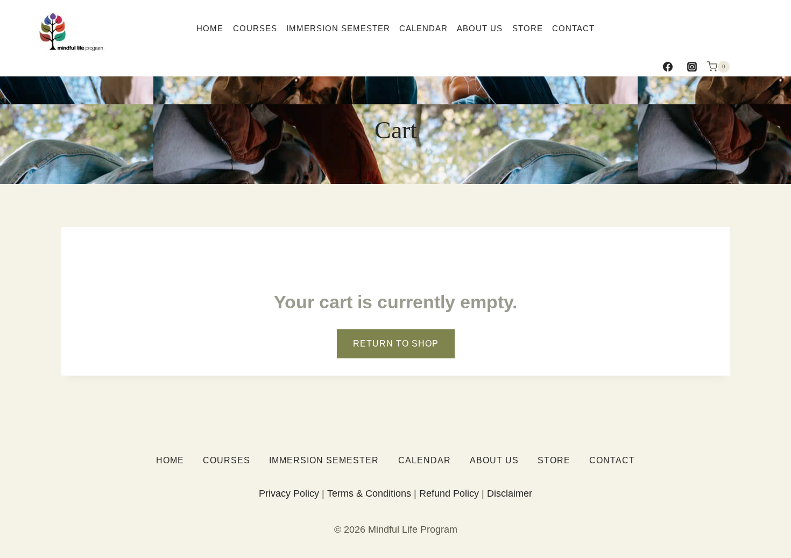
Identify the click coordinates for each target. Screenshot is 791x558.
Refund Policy (449, 493)
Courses (255, 28)
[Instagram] (692, 66)
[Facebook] (667, 66)
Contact (573, 28)
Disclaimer (509, 493)
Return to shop (396, 343)
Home (209, 28)
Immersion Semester (338, 28)
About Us (480, 28)
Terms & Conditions (369, 493)
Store (527, 28)
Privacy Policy (289, 493)
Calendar (423, 28)
